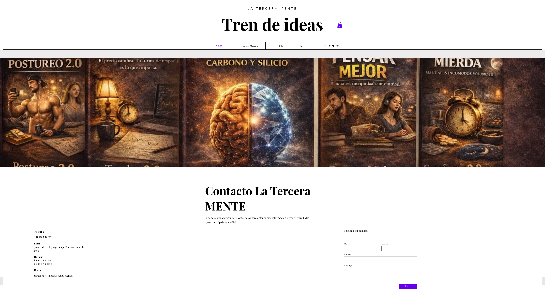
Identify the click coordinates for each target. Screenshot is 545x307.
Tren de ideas (272, 24)
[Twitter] (333, 45)
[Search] (301, 46)
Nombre (348, 244)
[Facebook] (325, 45)
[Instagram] (329, 45)
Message (348, 265)
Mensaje (348, 254)
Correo (385, 244)
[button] (339, 25)
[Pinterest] (337, 45)
